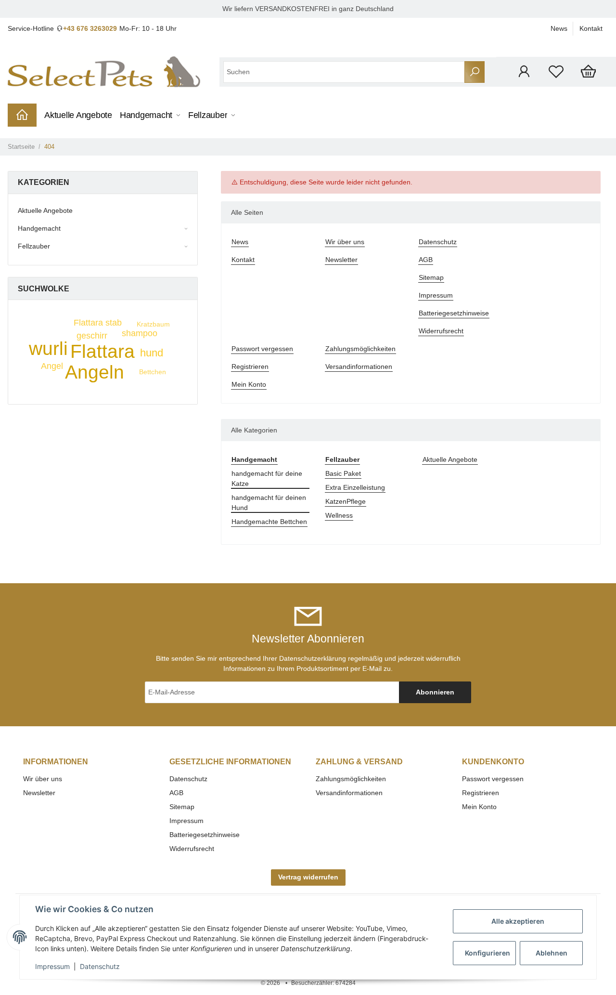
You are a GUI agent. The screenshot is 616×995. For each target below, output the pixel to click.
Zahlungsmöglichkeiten (360, 349)
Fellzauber (34, 246)
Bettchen (152, 372)
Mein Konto (248, 384)
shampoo (139, 333)
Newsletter (341, 259)
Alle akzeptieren (517, 921)
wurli (48, 348)
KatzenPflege (345, 501)
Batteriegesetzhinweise (454, 313)
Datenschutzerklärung (312, 658)
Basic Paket (343, 473)
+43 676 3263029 (90, 28)
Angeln (94, 372)
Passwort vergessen (262, 349)
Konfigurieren (487, 953)
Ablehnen (551, 953)
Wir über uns (344, 242)
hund (151, 353)
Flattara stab (98, 322)
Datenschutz (438, 242)
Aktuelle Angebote (450, 459)
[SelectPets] (104, 72)
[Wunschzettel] (556, 71)
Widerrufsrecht (441, 331)
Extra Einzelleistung (355, 487)
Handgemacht (39, 228)
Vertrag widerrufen (308, 877)
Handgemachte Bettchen (269, 521)
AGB (426, 259)
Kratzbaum (153, 324)
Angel (52, 366)
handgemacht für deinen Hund (268, 502)
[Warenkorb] (588, 71)
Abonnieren (435, 692)
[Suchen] (474, 72)
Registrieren (250, 366)
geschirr (92, 335)
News (559, 28)
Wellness (339, 515)
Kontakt (591, 28)
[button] (524, 71)
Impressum (436, 295)
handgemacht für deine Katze (266, 478)
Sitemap (431, 277)
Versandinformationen (358, 366)
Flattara (102, 351)
